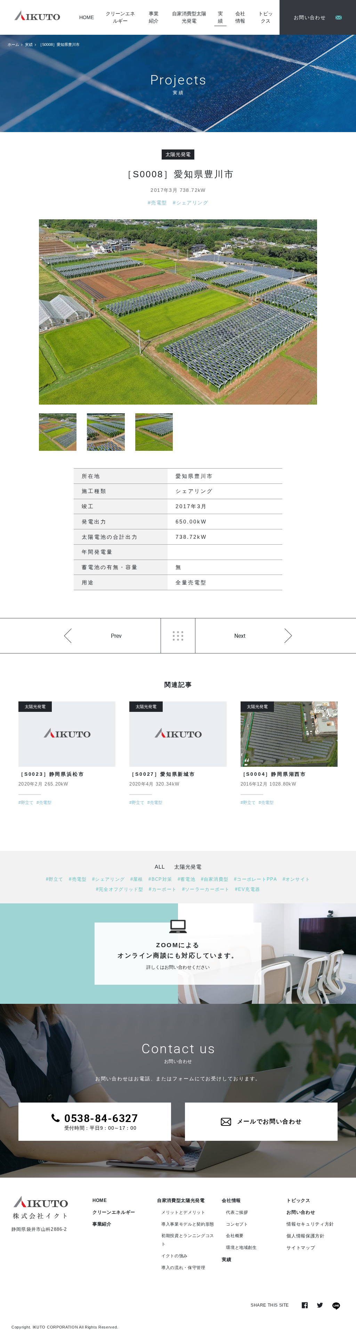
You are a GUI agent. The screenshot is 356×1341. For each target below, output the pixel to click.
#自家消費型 (215, 879)
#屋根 (136, 879)
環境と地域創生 (241, 1247)
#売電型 (157, 202)
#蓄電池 (186, 879)
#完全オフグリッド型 (120, 889)
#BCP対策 (160, 879)
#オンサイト (296, 879)
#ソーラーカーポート (206, 889)
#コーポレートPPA (255, 879)
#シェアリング (190, 202)
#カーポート (163, 889)
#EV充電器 (247, 889)
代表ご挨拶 (237, 1212)
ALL (159, 867)
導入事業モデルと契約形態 (187, 1224)
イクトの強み (174, 1255)
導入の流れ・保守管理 (183, 1267)
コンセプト (237, 1224)
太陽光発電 (178, 154)
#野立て (55, 879)
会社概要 (235, 1235)
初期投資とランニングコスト (187, 1239)
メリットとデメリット (183, 1212)
